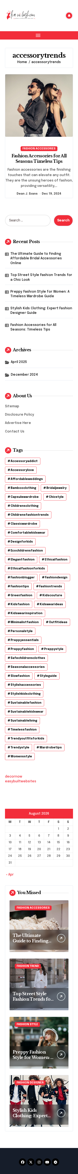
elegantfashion (23, 559)
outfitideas (58, 622)
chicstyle (56, 497)
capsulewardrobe (25, 497)
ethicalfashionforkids (28, 568)
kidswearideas (51, 604)
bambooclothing (23, 488)
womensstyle (21, 756)
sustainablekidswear (27, 711)
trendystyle (20, 747)
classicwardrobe (24, 523)
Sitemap (12, 406)
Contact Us (14, 431)
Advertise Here (18, 423)
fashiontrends (50, 586)
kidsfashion (20, 604)
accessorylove (22, 470)
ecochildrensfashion (27, 550)
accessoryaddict (24, 461)
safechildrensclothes (28, 658)
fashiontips (20, 586)
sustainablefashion (26, 702)
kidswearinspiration (26, 613)
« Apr (10, 874)
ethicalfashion (56, 559)
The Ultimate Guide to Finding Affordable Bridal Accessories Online (36, 258)
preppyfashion (22, 649)
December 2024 (24, 374)
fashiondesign (56, 577)
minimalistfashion (25, 622)
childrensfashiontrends (30, 514)
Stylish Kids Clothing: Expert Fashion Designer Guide (41, 311)
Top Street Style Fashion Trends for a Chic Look (41, 277)
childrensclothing (24, 505)
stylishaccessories (26, 684)
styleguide (48, 676)
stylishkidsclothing (26, 693)
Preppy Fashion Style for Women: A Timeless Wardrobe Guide (39, 294)
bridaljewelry (56, 488)
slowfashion (20, 676)
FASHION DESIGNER (30, 1082)
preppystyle (53, 649)
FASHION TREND (28, 966)
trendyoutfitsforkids (27, 738)
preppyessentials (25, 640)
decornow (13, 776)
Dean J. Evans (27, 193)
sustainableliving (24, 720)
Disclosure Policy (19, 414)
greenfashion (21, 595)
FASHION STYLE (27, 1024)
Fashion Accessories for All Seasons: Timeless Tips (33, 327)
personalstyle (22, 631)
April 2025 (19, 362)
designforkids (22, 541)
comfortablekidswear (28, 532)
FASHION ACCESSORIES (39, 148)
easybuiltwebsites (20, 781)
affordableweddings (27, 479)
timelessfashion (24, 729)
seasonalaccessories (28, 667)
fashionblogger (23, 577)
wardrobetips (51, 747)
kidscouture (52, 595)
